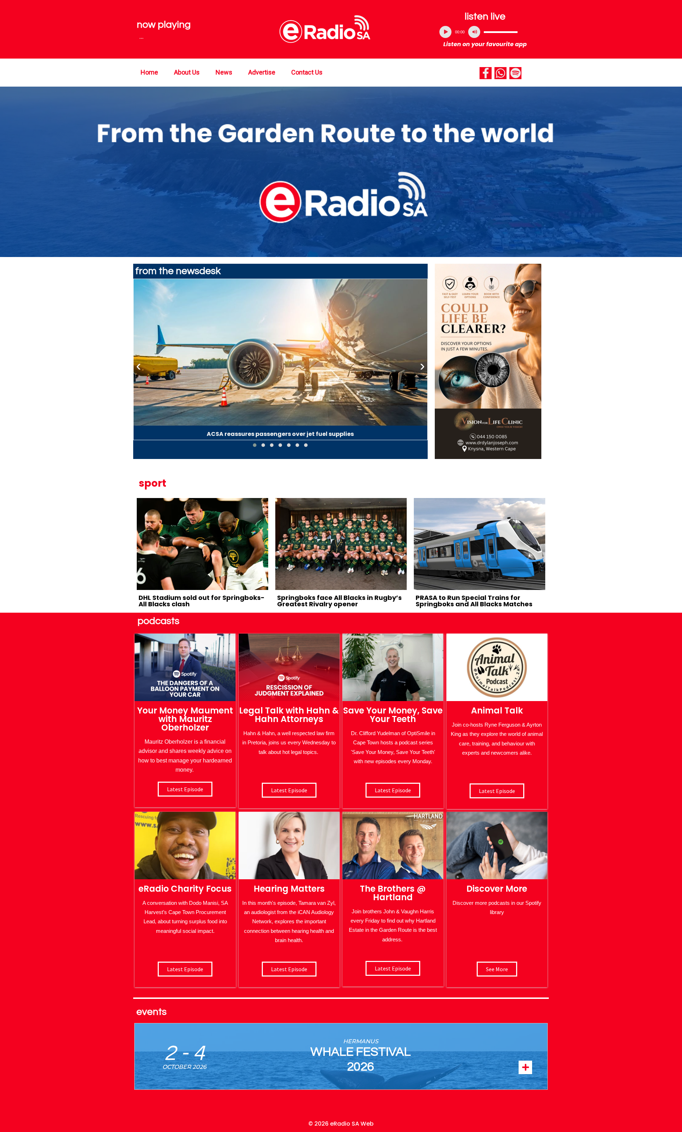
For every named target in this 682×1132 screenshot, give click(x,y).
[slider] (500, 32)
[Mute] (474, 32)
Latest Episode (393, 790)
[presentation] (138, 366)
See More (497, 969)
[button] (254, 445)
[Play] (445, 32)
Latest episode (185, 789)
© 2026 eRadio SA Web (341, 1124)
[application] (485, 32)
